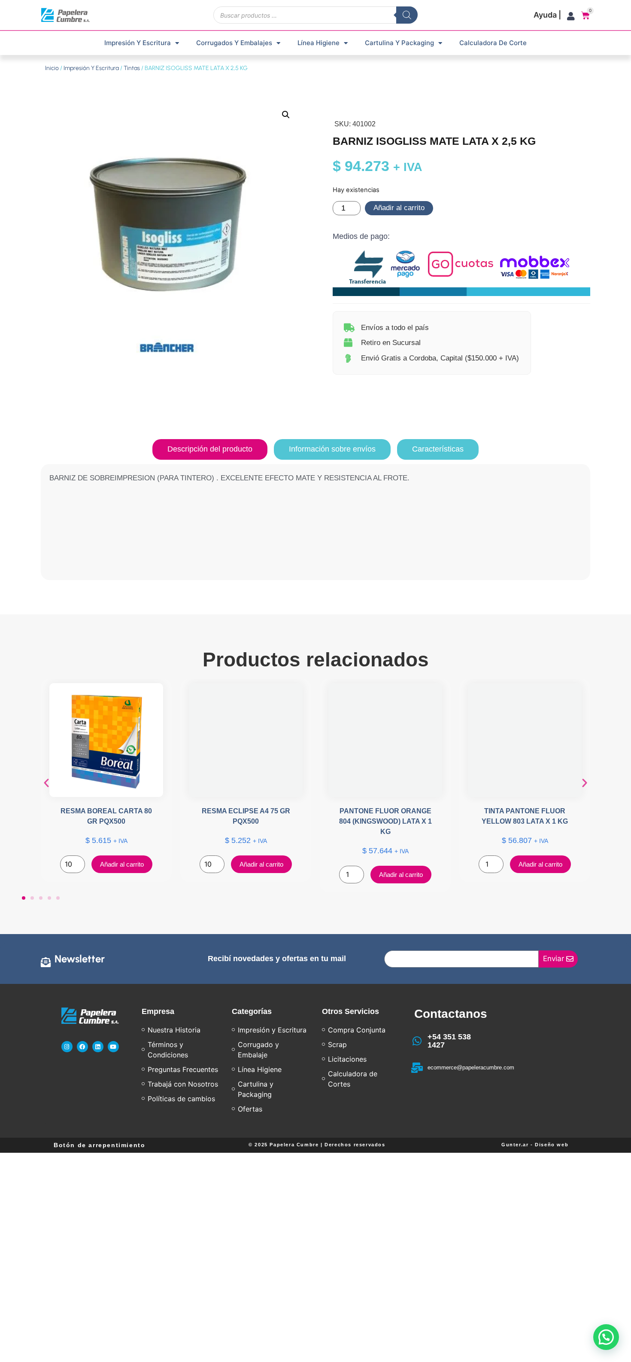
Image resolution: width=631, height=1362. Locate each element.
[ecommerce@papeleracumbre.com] (417, 1068)
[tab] (209, 449)
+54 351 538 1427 (449, 1041)
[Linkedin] (97, 1046)
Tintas (132, 68)
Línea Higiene (318, 43)
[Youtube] (113, 1046)
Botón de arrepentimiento (99, 1145)
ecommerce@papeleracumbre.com (471, 1067)
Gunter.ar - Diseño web (534, 1144)
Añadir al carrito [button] (122, 864)
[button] (286, 114)
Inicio (52, 68)
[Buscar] (407, 15)
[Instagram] (67, 1046)
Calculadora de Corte (493, 43)
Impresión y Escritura (137, 43)
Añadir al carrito (399, 208)
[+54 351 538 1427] (417, 1041)
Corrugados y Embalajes (234, 43)
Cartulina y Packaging (399, 43)
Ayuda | (547, 14)
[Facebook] (82, 1046)
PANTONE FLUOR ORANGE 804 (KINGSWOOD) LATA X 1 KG (385, 821)
